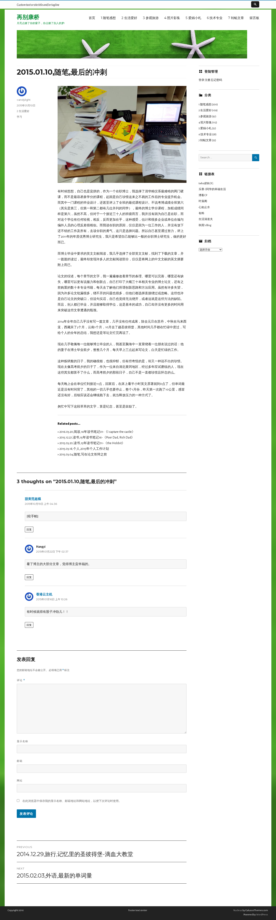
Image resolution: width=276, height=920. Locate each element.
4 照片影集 (172, 18)
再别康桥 (28, 17)
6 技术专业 (214, 18)
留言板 (254, 18)
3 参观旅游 (151, 18)
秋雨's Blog (205, 225)
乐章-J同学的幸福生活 (212, 189)
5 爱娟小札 (193, 18)
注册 (207, 80)
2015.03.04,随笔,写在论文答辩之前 (83, 454)
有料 (201, 213)
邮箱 (19, 760)
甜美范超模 (33, 499)
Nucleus (237, 910)
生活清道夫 (206, 219)
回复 (29, 529)
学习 (19, 116)
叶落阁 (203, 201)
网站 (19, 780)
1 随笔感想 (108, 18)
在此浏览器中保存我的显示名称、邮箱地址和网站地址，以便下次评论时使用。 (71, 801)
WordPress (262, 914)
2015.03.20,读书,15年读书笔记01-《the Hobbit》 (92, 443)
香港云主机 (44, 594)
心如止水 (204, 207)
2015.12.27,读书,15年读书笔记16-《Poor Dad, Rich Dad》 (96, 437)
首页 (92, 18)
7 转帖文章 (236, 18)
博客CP (203, 195)
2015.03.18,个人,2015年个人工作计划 (84, 448)
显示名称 (22, 741)
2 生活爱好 (129, 18)
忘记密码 (216, 80)
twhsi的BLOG (206, 183)
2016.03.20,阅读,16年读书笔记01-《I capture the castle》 (97, 431)
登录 (201, 80)
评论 (21, 680)
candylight (24, 99)
